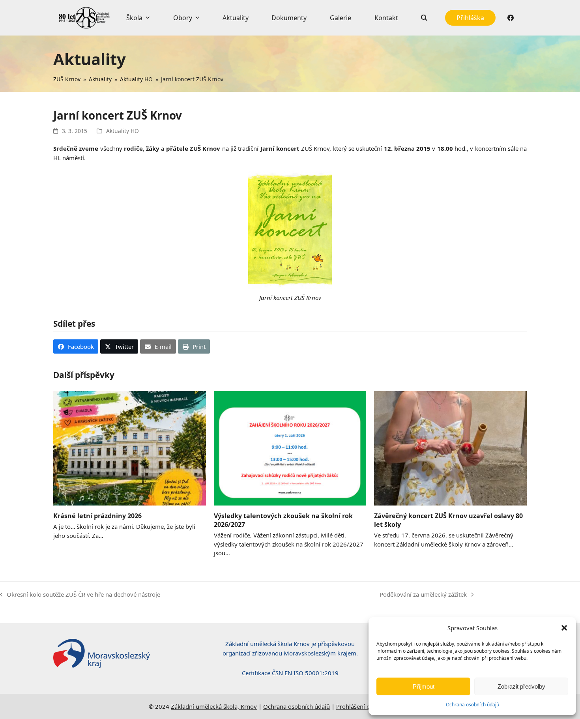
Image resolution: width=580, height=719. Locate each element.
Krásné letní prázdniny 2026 (97, 515)
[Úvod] (84, 18)
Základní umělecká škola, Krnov (214, 706)
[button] (564, 628)
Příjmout (423, 686)
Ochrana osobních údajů (472, 704)
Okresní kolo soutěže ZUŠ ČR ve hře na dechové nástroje (80, 594)
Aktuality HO (122, 131)
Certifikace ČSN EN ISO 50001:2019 (290, 673)
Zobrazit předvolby (521, 686)
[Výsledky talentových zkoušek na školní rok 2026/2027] (290, 447)
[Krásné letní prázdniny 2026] (129, 447)
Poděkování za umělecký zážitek (423, 594)
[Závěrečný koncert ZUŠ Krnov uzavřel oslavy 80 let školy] (450, 447)
